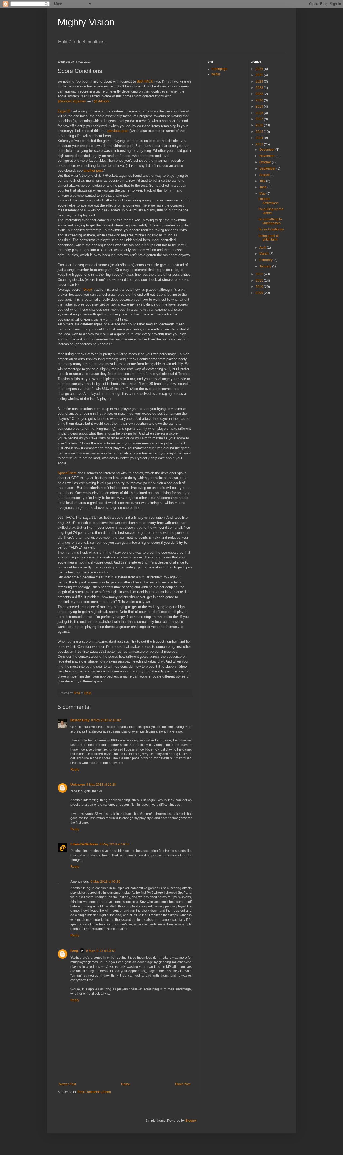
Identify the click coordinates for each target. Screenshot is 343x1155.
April (263, 247)
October (265, 162)
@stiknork (102, 101)
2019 (260, 106)
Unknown (77, 784)
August (264, 175)
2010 (260, 287)
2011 (260, 280)
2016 (260, 125)
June (263, 187)
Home (125, 1084)
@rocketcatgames (72, 101)
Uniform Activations (268, 201)
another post (93, 170)
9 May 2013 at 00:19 (105, 882)
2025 (260, 75)
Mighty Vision (86, 22)
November (267, 156)
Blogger (191, 1121)
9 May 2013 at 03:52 (101, 951)
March (264, 254)
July (262, 181)
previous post (117, 131)
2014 (260, 138)
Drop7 (87, 290)
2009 (260, 293)
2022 (260, 94)
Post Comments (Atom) (94, 1092)
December (267, 150)
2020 (260, 100)
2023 (260, 88)
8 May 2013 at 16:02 (106, 720)
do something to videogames (270, 221)
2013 (260, 144)
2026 (260, 69)
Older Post (182, 1084)
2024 (260, 81)
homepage (220, 69)
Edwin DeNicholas (84, 844)
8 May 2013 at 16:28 (101, 784)
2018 (260, 113)
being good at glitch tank (269, 237)
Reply (74, 769)
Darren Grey (80, 720)
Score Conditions (271, 229)
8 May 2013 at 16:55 (114, 844)
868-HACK (145, 81)
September (267, 168)
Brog (74, 951)
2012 (260, 274)
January (265, 266)
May (262, 194)
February (266, 260)
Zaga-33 (64, 111)
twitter (216, 74)
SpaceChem (67, 473)
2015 (260, 132)
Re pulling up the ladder (271, 211)
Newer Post (67, 1084)
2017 (260, 119)
